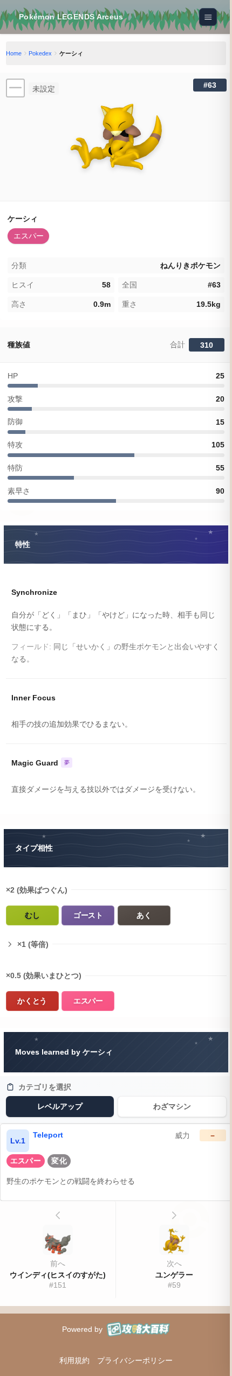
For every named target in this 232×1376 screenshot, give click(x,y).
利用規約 (74, 1360)
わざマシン (172, 1106)
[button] (28, 236)
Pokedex (40, 53)
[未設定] (15, 88)
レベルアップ (60, 1106)
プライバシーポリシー (135, 1360)
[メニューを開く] (208, 17)
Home (14, 53)
